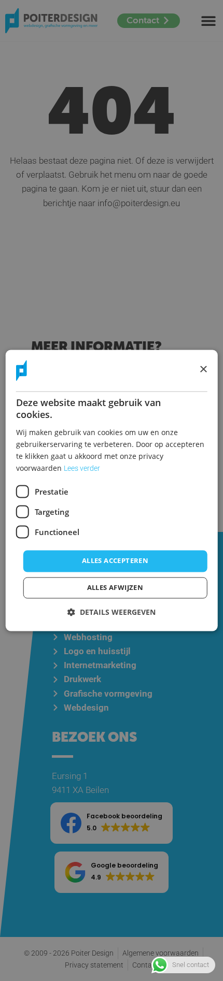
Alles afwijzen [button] (115, 588)
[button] (111, 612)
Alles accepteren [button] (115, 561)
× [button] (203, 370)
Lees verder (82, 469)
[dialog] (112, 490)
